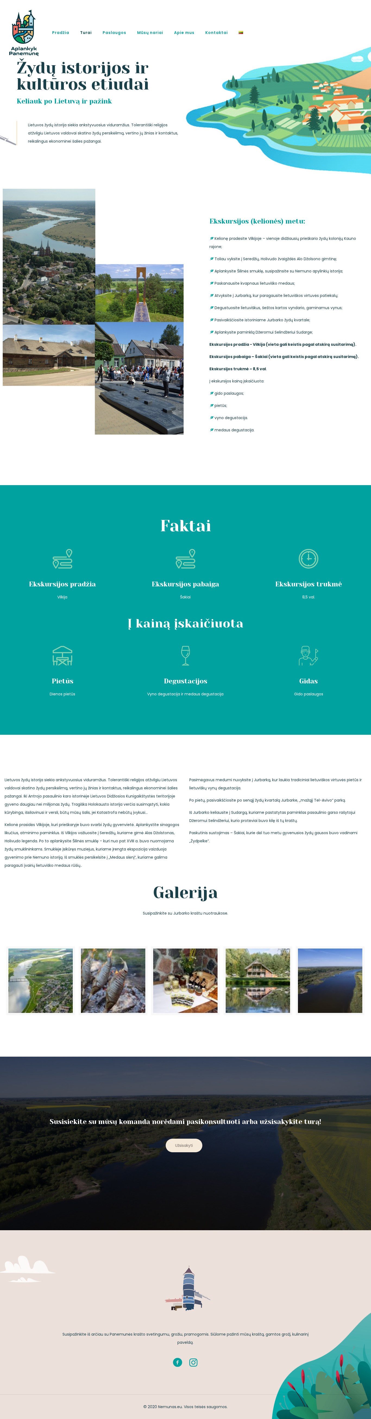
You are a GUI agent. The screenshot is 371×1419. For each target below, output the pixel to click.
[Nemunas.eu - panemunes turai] (24, 32)
